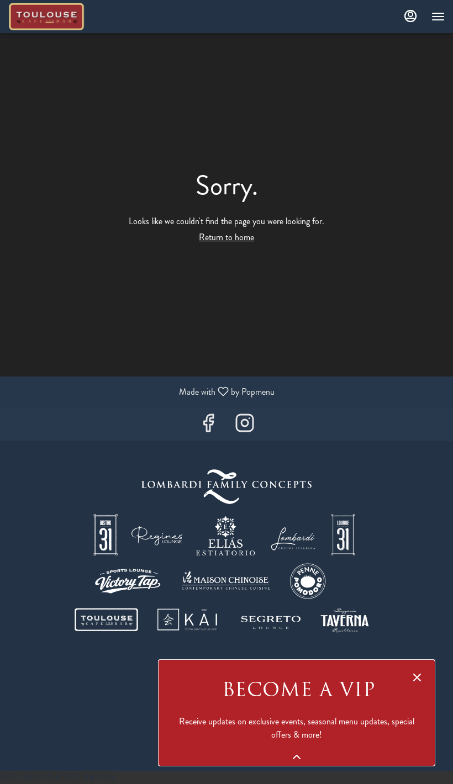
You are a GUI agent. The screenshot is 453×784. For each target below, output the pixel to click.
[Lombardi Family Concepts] (226, 551)
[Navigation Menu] (438, 16)
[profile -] (410, 16)
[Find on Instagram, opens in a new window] (245, 426)
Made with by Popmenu (141, 391)
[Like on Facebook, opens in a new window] (208, 426)
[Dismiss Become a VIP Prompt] (417, 677)
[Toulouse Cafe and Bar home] (58, 16)
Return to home (226, 237)
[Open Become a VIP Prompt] (296, 757)
